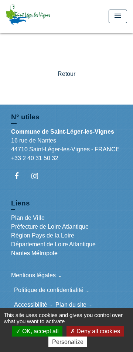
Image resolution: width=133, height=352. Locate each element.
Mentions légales (33, 275)
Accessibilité (30, 305)
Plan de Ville (28, 218)
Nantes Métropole (34, 253)
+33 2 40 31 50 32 (34, 158)
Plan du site (70, 305)
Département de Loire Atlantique (53, 244)
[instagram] (38, 176)
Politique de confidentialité (48, 290)
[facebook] (20, 176)
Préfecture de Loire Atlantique (50, 226)
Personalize (67, 342)
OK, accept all (40, 331)
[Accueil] (33, 16)
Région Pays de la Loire (42, 235)
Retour (66, 74)
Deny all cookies (97, 331)
